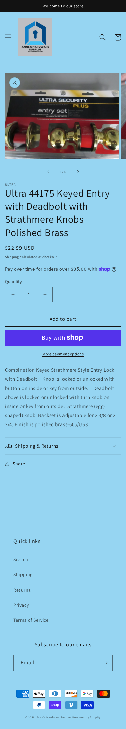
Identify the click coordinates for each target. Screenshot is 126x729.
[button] (8, 37)
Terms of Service (31, 620)
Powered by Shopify (86, 717)
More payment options (63, 353)
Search (20, 559)
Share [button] (19, 464)
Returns (22, 590)
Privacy (21, 605)
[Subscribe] (104, 663)
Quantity (13, 281)
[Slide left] (48, 171)
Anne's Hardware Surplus (54, 717)
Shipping (12, 257)
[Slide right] (78, 171)
